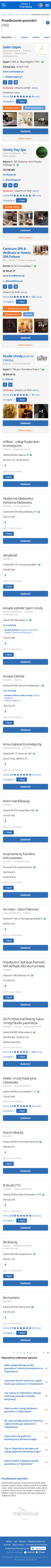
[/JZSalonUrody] (5, 385)
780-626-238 (9, 1199)
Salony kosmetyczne (11, 50)
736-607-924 (9, 815)
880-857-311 (22, 758)
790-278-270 (9, 705)
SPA (24, 153)
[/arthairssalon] (5, 929)
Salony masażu (20, 53)
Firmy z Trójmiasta (25, 5)
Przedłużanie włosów (22, 1245)
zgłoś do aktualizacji (12, 471)
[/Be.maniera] (5, 1317)
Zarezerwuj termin (17, 308)
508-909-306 (9, 1037)
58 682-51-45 (22, 1037)
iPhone (42, 1552)
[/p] (5, 575)
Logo (15, 1541)
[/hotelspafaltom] (5, 286)
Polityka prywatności (36, 1541)
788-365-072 (9, 1146)
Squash (12, 260)
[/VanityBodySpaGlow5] (10, 185)
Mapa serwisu (18, 1544)
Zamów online (12, 107)
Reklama (22, 1541)
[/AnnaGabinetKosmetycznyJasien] (5, 764)
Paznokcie (7, 53)
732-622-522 (9, 66)
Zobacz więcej (24, 138)
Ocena (21, 96)
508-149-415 (9, 872)
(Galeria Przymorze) (21, 631)
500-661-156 (9, 1259)
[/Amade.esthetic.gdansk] (5, 643)
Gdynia (36, 37)
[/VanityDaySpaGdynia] (5, 185)
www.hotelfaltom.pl (13, 275)
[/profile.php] (5, 821)
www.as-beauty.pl (11, 1042)
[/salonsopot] (5, 82)
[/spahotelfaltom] (16, 286)
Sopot (47, 37)
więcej (34, 87)
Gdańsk (24, 37)
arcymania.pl (9, 877)
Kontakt (7, 1544)
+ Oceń (21, 101)
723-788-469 (9, 169)
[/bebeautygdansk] (5, 1265)
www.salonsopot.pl (13, 71)
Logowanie (39, 1548)
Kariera (9, 1541)
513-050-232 (9, 980)
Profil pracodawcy (34, 107)
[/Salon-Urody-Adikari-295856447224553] (5, 465)
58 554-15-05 (22, 66)
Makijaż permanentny (12, 611)
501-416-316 (9, 460)
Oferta (28, 314)
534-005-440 (9, 569)
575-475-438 (9, 637)
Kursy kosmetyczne (22, 506)
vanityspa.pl (9, 174)
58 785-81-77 (9, 271)
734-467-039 (9, 1096)
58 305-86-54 (22, 460)
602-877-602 (9, 758)
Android (31, 1552)
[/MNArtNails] (5, 986)
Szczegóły (8, 101)
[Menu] (47, 5)
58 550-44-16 (9, 374)
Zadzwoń (25, 131)
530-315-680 (9, 516)
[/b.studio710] (5, 1205)
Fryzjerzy (26, 50)
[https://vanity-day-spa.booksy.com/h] (16, 185)
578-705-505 (9, 1312)
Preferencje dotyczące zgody (17, 1548)
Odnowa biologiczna (26, 260)
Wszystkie (8, 37)
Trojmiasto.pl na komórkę (36, 1544)
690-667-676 (9, 923)
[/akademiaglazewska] (5, 522)
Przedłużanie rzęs (10, 56)
